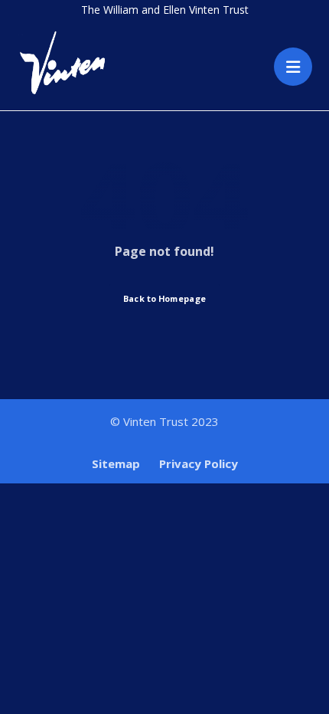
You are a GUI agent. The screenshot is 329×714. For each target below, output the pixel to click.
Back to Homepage (164, 298)
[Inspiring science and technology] (63, 62)
